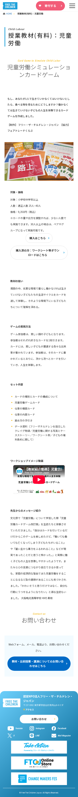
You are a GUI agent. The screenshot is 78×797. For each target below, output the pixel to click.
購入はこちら (37, 238)
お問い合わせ (39, 719)
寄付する (50, 5)
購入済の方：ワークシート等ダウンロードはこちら (37, 252)
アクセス (29, 709)
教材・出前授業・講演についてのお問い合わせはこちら (37, 663)
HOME (9, 13)
